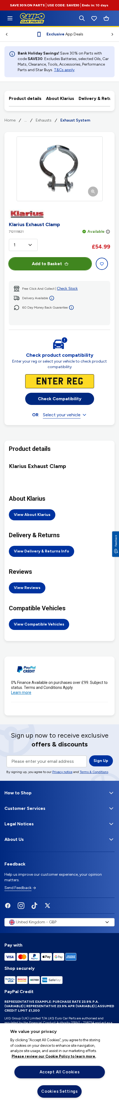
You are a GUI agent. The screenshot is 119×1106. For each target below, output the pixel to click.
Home (9, 120)
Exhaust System (75, 120)
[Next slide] (114, 34)
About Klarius (60, 98)
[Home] (10, 18)
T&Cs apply (64, 70)
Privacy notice (62, 772)
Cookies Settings (59, 1091)
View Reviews (27, 587)
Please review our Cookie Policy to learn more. (54, 1056)
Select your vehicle (62, 414)
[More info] (108, 231)
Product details (25, 98)
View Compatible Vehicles (39, 624)
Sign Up (101, 760)
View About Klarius (32, 514)
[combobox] (23, 245)
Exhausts (43, 120)
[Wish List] (94, 18)
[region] (59, 1064)
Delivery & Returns (98, 98)
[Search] (82, 18)
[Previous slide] (4, 34)
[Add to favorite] (102, 264)
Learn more (21, 692)
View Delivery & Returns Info (41, 551)
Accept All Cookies (60, 1071)
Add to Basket (47, 263)
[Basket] (106, 18)
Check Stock (67, 288)
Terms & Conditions (94, 772)
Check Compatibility (59, 398)
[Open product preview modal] (60, 168)
